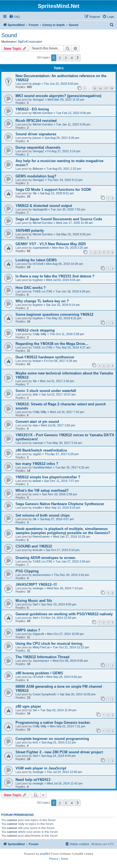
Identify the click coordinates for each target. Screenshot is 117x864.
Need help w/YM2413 (33, 780)
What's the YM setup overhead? (42, 490)
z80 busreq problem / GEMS (39, 673)
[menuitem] (14, 16)
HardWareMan (42, 467)
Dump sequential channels (38, 147)
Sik (35, 193)
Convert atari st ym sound (37, 422)
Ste (35, 710)
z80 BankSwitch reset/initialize (41, 450)
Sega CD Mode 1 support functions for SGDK (53, 190)
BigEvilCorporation (30, 41)
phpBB (44, 853)
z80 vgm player (28, 706)
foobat (37, 360)
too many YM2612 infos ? (37, 464)
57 (106, 88)
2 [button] (60, 57)
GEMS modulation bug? (36, 176)
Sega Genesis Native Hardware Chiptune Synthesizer (60, 504)
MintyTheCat (41, 647)
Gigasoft (38, 633)
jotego (37, 83)
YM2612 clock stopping (35, 330)
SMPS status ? (28, 630)
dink (35, 394)
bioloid (37, 480)
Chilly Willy (40, 334)
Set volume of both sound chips (43, 515)
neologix (38, 588)
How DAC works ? (31, 288)
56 (100, 88)
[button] (78, 57)
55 (94, 88)
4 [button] (72, 57)
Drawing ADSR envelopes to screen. (46, 558)
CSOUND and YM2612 (34, 546)
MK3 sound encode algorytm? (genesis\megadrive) (58, 96)
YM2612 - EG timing (32, 109)
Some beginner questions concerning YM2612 (54, 314)
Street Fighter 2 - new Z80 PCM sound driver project (59, 752)
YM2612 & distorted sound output (44, 206)
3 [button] (66, 57)
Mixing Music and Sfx (34, 601)
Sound (9, 35)
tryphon (38, 280)
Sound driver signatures (36, 134)
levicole (37, 550)
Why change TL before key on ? (42, 301)
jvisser (37, 137)
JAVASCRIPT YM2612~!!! (36, 584)
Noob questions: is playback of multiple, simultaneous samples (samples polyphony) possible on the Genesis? (63, 531)
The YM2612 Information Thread (42, 657)
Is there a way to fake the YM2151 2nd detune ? (55, 276)
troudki (37, 507)
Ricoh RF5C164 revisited (36, 121)
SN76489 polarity (30, 231)
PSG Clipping (27, 571)
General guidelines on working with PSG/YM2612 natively (64, 614)
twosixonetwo (42, 574)
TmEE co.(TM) (42, 291)
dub (35, 425)
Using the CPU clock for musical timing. (49, 644)
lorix (35, 742)
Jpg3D (37, 454)
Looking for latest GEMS (36, 260)
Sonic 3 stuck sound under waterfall (46, 391)
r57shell (38, 263)
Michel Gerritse (43, 113)
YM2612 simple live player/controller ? (48, 477)
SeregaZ (38, 99)
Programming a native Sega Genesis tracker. (53, 723)
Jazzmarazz (41, 660)
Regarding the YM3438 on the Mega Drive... (52, 344)
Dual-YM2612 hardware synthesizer (45, 357)
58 (111, 88)
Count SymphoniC (45, 694)
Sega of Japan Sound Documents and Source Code (59, 219)
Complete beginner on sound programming (52, 739)
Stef (35, 604)
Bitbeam (38, 168)
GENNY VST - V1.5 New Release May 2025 (51, 244)
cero (36, 494)
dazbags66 (40, 209)
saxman (38, 442)
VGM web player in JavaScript (41, 768)
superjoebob (41, 247)
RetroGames (41, 536)
